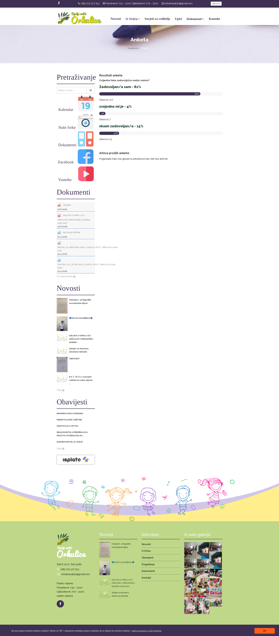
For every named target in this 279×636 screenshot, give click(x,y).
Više (59, 390)
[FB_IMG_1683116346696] (216, 601)
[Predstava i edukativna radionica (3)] (203, 573)
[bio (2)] (190, 592)
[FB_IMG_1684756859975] (190, 605)
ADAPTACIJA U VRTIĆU (67, 426)
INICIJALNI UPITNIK (68, 234)
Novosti (116, 19)
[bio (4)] (203, 582)
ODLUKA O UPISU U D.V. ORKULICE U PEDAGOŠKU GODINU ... (81, 339)
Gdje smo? (216, 4)
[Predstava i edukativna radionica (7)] (216, 559)
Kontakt (214, 19)
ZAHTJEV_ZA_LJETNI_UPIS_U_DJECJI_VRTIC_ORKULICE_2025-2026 (76, 267)
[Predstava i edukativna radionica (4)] (190, 573)
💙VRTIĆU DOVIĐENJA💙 (81, 318)
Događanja (148, 564)
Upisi (178, 19)
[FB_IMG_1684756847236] (203, 605)
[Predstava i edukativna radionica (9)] (216, 546)
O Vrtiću (131, 19)
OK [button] (264, 631)
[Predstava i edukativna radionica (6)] (190, 563)
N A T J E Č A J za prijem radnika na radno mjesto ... (81, 380)
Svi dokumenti (65, 276)
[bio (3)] (216, 582)
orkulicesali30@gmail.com (179, 3)
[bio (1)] (203, 592)
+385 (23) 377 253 (90, 3)
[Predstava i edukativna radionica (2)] (216, 573)
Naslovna (133, 48)
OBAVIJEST (74, 359)
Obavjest (64, 207)
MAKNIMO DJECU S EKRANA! (70, 413)
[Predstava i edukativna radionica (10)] (203, 550)
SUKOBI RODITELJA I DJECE (70, 442)
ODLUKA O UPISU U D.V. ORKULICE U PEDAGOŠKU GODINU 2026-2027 (73, 221)
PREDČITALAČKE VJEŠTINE (69, 420)
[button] (146, 631)
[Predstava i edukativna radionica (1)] (190, 582)
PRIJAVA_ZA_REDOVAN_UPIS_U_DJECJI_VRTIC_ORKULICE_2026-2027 (76, 250)
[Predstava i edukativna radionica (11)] (190, 550)
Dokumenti (194, 19)
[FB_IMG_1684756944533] (216, 592)
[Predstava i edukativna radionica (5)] (203, 563)
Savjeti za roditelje (157, 19)
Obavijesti (147, 557)
